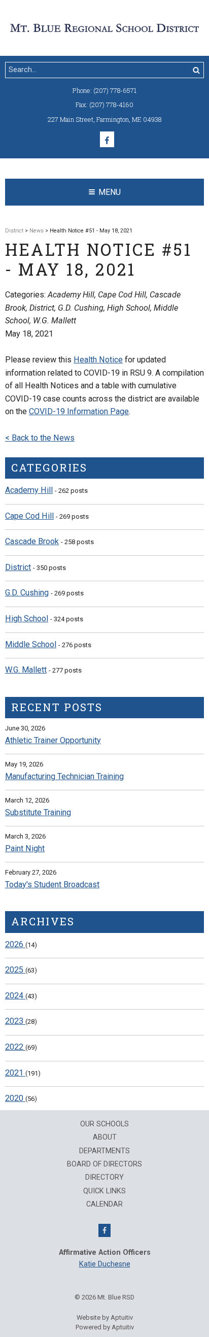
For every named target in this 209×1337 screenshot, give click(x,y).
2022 (15, 1047)
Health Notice (98, 359)
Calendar (104, 1204)
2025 (15, 970)
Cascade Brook (32, 541)
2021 (15, 1073)
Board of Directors (104, 1164)
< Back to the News (40, 438)
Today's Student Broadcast (52, 884)
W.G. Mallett (26, 670)
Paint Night (25, 848)
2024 (15, 995)
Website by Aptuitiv (105, 1317)
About (105, 1137)
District (14, 230)
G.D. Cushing (27, 592)
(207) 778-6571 (114, 90)
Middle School (30, 644)
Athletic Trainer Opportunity (53, 740)
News (36, 230)
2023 (15, 1021)
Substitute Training (38, 812)
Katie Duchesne (104, 1264)
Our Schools (104, 1124)
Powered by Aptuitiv (105, 1327)
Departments (104, 1151)
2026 (15, 944)
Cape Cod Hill (29, 516)
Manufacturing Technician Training (64, 776)
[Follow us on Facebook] (107, 139)
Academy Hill (29, 490)
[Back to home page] (104, 27)
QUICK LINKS (104, 1191)
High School (26, 618)
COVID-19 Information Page (79, 411)
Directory (104, 1177)
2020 (15, 1098)
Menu (109, 192)
